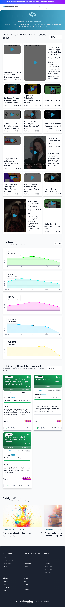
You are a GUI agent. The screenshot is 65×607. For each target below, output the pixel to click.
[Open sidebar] (63, 6)
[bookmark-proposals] (27, 377)
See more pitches (53, 37)
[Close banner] (60, 2)
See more (58, 243)
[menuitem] (12, 557)
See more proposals (51, 367)
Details (11, 393)
